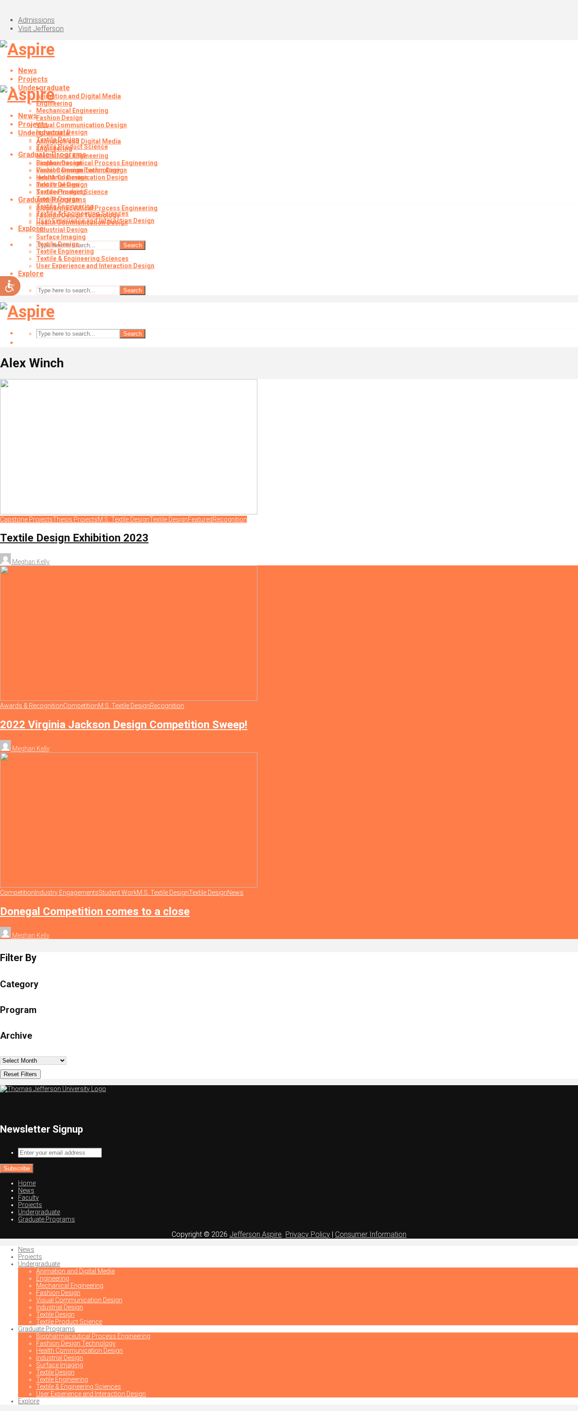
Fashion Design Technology (78, 215)
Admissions (36, 20)
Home (27, 1183)
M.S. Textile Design (123, 519)
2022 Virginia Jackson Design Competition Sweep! (123, 724)
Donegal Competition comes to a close (95, 911)
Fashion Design (59, 117)
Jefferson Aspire (255, 1234)
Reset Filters (20, 1074)
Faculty (28, 1197)
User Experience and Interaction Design (95, 265)
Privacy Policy (307, 1234)
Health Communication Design (82, 222)
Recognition (230, 519)
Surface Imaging (61, 237)
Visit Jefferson (41, 28)
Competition (80, 705)
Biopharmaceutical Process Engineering (97, 163)
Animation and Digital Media (78, 96)
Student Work (117, 892)
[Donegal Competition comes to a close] (128, 885)
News (27, 70)
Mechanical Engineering (72, 110)
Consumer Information (370, 1234)
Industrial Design (62, 177)
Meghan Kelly (30, 561)
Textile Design (57, 184)
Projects (33, 79)
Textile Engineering (65, 251)
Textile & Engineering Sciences (82, 258)
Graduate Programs (52, 199)
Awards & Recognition (31, 705)
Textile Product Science (72, 191)
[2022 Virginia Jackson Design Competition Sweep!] (128, 698)
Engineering (54, 148)
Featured (200, 519)
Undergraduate (44, 133)
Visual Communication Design (81, 125)
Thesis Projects (75, 519)
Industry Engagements (66, 892)
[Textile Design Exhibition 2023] (128, 512)
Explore (31, 273)
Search (132, 245)
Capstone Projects (26, 519)
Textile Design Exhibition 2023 (74, 538)
